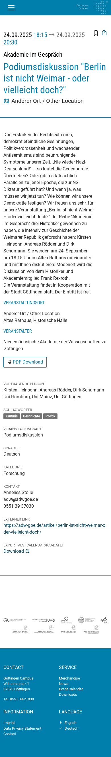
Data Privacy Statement (22, 728)
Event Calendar (71, 689)
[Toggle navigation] (11, 7)
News (63, 683)
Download (13, 551)
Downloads (68, 694)
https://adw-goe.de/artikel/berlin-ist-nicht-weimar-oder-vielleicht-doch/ (54, 529)
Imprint (9, 723)
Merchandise (69, 678)
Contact (9, 734)
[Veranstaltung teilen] (104, 33)
